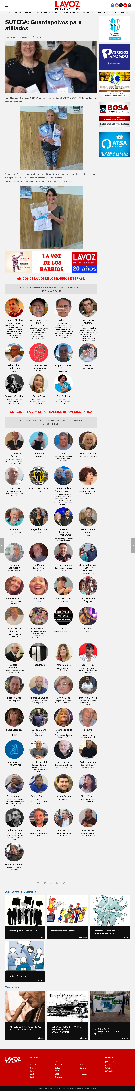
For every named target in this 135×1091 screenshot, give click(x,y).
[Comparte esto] (45, 883)
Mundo (127, 1038)
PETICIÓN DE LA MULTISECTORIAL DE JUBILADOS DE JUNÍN (66, 1031)
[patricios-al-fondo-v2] (114, 57)
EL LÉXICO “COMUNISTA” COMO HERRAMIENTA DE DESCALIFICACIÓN (23, 1029)
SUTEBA (38, 37)
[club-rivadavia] (114, 29)
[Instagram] (117, 5)
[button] (6, 5)
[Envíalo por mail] (38, 883)
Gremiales (25, 37)
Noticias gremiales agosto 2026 (23, 931)
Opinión (42, 1038)
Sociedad (84, 1038)
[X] (121, 5)
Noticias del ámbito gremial (63, 931)
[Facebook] (112, 5)
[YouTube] (125, 5)
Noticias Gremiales (17, 976)
